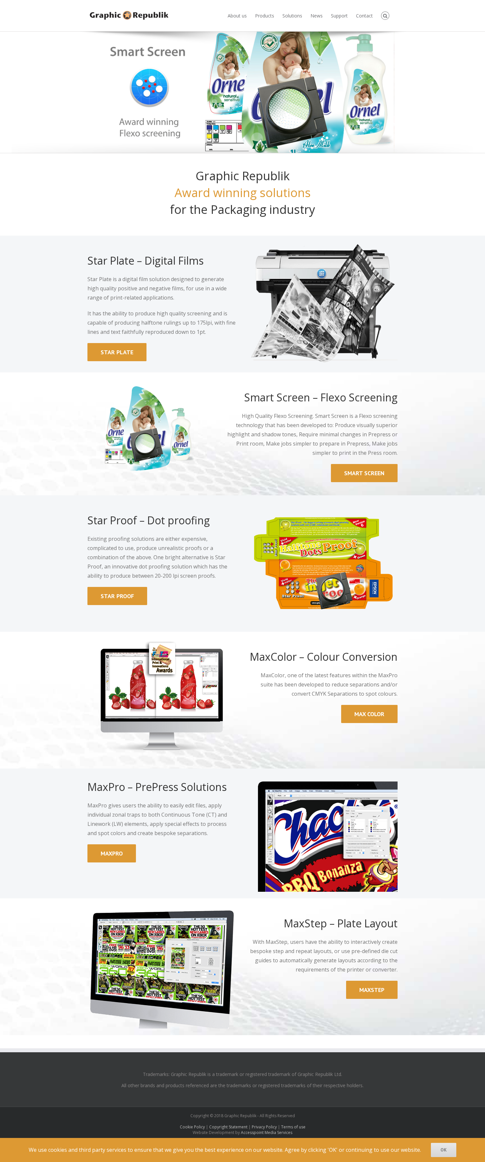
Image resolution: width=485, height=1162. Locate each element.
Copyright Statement (228, 1127)
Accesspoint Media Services (266, 1132)
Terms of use (293, 1127)
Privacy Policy (264, 1127)
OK (443, 1150)
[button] (385, 15)
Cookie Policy (192, 1127)
